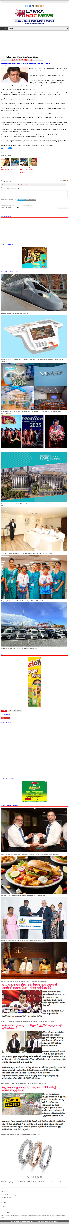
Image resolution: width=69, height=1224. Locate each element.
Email (24, 202)
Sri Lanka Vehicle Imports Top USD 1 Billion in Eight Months (20, 648)
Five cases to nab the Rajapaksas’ (14, 169)
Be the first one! (25, 185)
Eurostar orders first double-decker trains (14, 313)
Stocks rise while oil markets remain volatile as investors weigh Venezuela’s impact (28, 1021)
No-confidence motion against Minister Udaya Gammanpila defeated (25, 63)
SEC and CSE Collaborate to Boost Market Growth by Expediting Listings (24, 981)
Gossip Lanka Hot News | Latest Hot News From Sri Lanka (34, 1221)
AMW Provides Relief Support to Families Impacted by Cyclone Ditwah (23, 1083)
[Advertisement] (34, 43)
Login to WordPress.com (30, 200)
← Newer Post (6, 177)
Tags (10, 710)
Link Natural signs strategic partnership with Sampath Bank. (20, 1134)
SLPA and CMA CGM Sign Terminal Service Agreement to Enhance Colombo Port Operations (30, 854)
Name (2, 202)
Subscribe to (4, 207)
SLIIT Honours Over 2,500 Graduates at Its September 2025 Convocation (24, 450)
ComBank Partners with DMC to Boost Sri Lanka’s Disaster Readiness (23, 940)
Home (4, 28)
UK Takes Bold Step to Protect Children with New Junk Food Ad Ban (23, 895)
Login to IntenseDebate (21, 200)
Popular (4, 710)
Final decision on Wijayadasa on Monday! (5, 169)
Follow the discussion (66, 180)
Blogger (56, 1221)
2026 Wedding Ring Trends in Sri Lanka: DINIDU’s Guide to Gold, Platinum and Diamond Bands (31, 1182)
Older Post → (64, 177)
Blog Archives (17, 710)
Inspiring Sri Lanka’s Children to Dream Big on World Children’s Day (22, 601)
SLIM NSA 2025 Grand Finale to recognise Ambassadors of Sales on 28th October (27, 553)
